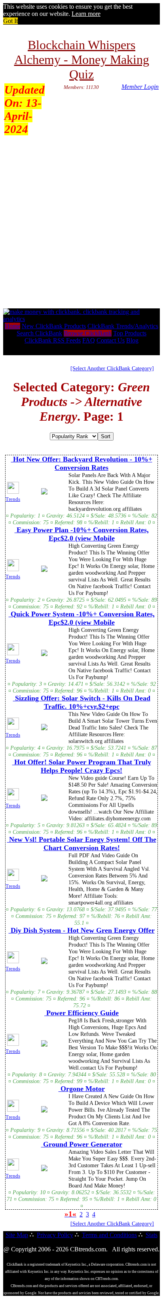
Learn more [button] (86, 13)
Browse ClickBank (88, 333)
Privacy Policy (55, 1235)
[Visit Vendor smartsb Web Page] (44, 880)
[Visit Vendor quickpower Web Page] (44, 654)
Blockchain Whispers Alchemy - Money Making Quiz (81, 59)
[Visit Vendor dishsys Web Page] (44, 962)
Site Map (17, 1235)
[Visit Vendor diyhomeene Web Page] (44, 799)
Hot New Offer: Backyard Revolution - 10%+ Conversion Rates (81, 463)
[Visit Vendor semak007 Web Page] (44, 1111)
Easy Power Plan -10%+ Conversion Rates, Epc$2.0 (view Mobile (82, 534)
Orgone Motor (82, 1089)
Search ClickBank (39, 333)
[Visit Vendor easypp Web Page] (44, 570)
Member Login (140, 86)
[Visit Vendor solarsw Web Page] (44, 728)
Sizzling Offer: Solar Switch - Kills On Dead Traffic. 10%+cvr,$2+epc (81, 702)
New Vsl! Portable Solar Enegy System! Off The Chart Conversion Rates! (81, 843)
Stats (151, 1235)
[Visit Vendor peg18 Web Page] (44, 1045)
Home (12, 326)
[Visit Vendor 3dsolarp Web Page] (44, 493)
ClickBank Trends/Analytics (122, 326)
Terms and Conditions (109, 1235)
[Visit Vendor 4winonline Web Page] (44, 1169)
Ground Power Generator (81, 1144)
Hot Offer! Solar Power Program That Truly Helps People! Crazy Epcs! (81, 766)
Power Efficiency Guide (81, 1013)
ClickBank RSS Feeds (53, 340)
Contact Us (111, 340)
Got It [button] (10, 20)
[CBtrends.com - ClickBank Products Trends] (81, 319)
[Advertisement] (81, 222)
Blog (132, 340)
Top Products (129, 333)
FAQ (88, 340)
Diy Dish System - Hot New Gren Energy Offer (82, 930)
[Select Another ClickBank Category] (112, 368)
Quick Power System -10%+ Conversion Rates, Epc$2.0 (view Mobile (82, 618)
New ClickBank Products (54, 326)
